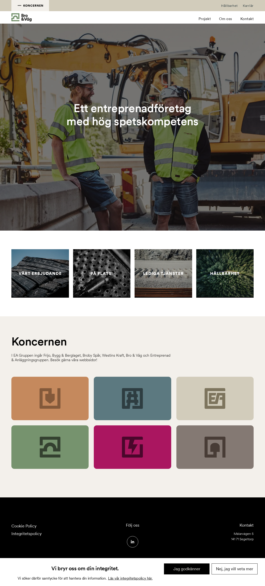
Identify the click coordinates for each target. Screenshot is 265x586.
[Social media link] (132, 541)
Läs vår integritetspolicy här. (130, 578)
